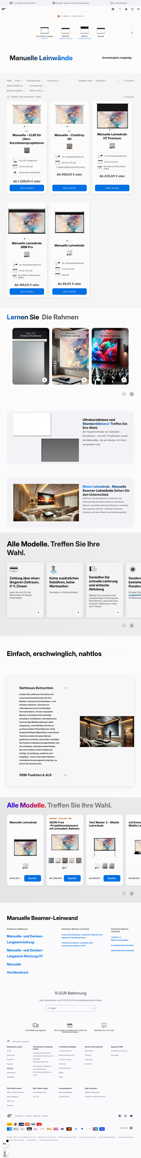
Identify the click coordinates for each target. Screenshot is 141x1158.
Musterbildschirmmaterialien (122, 950)
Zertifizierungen (65, 1059)
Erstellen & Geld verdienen (95, 1097)
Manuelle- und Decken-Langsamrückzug (25, 939)
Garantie (88, 1064)
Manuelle (14, 964)
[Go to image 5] (29, 126)
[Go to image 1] (24, 126)
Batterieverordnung (66, 1055)
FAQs (61, 1077)
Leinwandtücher (65, 1051)
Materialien (11, 1072)
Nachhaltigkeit (12, 1097)
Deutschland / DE (39, 1092)
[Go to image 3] (26, 126)
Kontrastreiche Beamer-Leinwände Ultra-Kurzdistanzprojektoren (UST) (42, 1070)
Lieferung (88, 1059)
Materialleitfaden (65, 1092)
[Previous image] (10, 114)
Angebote (10, 1077)
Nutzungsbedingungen (107, 1137)
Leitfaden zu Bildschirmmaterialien (119, 938)
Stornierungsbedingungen (48, 1140)
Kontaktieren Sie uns (119, 1051)
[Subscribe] (92, 1008)
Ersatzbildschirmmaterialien (122, 945)
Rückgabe (115, 1055)
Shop (9, 1051)
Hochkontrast (17, 972)
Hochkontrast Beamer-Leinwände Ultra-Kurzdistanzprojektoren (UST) (78, 944)
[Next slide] (131, 394)
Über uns (10, 1101)
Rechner (62, 1064)
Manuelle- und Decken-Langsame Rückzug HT (25, 953)
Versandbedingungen (126, 1137)
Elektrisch (11, 1055)
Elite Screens (18, 1137)
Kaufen (32, 878)
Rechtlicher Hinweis (17, 1140)
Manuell (10, 1068)
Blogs (61, 1072)
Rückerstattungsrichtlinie (68, 1137)
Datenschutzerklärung (88, 1137)
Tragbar (10, 1064)
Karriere (10, 1105)
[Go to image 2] (25, 126)
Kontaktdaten (32, 1140)
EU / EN (36, 1097)
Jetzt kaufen (27, 188)
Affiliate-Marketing (92, 1092)
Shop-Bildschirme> (122, 548)
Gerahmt (10, 1059)
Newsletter (89, 1051)
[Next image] (44, 114)
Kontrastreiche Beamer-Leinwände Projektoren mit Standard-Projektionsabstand (82, 936)
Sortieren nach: (86, 81)
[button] (120, 9)
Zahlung (88, 1055)
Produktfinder (64, 1097)
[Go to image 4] (70, 126)
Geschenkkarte (65, 1068)
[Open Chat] (4, 1153)
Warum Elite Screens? (15, 1092)
